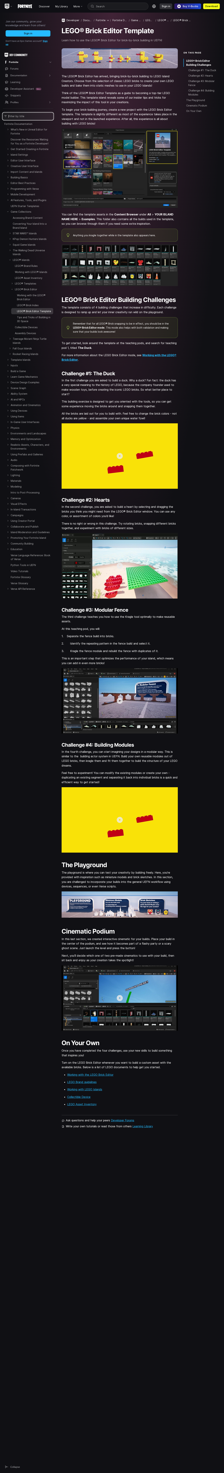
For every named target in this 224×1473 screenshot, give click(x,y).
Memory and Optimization (26, 438)
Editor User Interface (23, 160)
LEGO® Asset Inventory (28, 277)
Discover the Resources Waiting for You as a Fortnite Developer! (29, 141)
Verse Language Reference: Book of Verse (30, 557)
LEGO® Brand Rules (26, 265)
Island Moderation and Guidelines (30, 532)
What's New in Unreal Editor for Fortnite (29, 131)
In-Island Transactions (23, 509)
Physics (15, 427)
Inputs (14, 365)
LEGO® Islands (21, 259)
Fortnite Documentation (18, 123)
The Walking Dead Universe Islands (29, 252)
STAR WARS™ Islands (25, 233)
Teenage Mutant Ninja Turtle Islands (30, 340)
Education (16, 549)
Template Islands (20, 359)
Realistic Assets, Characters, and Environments (30, 446)
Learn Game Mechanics (24, 376)
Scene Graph (18, 388)
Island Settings (19, 154)
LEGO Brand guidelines (82, 1082)
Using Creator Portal (23, 520)
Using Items (17, 416)
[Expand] (7, 129)
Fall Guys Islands (22, 348)
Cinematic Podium (196, 105)
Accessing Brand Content (28, 217)
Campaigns (17, 515)
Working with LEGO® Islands (31, 272)
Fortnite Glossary (21, 577)
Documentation (87, 20)
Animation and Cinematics (26, 405)
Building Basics (19, 177)
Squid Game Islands (24, 244)
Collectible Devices (26, 327)
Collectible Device (78, 1097)
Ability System (19, 393)
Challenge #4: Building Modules (201, 92)
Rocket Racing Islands (25, 354)
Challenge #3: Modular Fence (201, 83)
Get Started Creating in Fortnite (29, 149)
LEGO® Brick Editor (26, 289)
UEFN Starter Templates (25, 206)
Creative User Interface (24, 166)
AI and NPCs (18, 399)
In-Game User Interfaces (25, 422)
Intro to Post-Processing (25, 492)
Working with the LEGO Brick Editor (90, 1074)
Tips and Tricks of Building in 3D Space (33, 319)
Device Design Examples (25, 382)
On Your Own (193, 110)
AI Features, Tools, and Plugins (28, 200)
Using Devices (19, 410)
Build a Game (18, 371)
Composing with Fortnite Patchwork (25, 467)
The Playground (195, 99)
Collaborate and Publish (24, 526)
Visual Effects (19, 503)
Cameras (16, 498)
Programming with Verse (25, 188)
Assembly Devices (25, 333)
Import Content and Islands (26, 171)
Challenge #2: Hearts (200, 75)
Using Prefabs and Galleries (27, 454)
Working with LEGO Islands (84, 1089)
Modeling (16, 486)
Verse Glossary (19, 583)
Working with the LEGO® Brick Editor (31, 297)
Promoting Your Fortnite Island (28, 537)
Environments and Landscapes (28, 433)
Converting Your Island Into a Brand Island (30, 225)
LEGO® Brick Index (28, 305)
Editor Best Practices (23, 183)
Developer (72, 20)
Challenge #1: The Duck (202, 70)
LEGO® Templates (25, 283)
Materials (16, 480)
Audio (14, 459)
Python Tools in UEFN (23, 565)
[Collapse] (7, 211)
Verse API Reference (23, 588)
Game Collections (21, 211)
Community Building (22, 543)
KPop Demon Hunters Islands (30, 238)
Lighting (15, 475)
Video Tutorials (19, 571)
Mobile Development (23, 194)
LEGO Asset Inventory (82, 1104)
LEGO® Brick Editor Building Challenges (198, 62)
